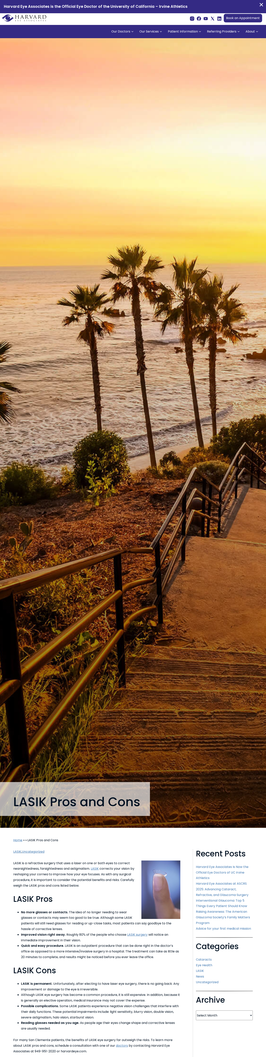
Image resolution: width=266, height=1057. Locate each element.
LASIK (17, 851)
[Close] (261, 4)
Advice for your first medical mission (223, 928)
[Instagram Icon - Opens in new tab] (192, 18)
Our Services (149, 31)
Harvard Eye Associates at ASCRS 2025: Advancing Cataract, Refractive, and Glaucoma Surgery (222, 889)
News (200, 976)
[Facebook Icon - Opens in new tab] (198, 18)
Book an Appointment (243, 18)
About (250, 31)
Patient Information (183, 31)
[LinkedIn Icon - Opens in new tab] (219, 18)
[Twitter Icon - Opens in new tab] (212, 18)
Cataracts (204, 959)
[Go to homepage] (24, 18)
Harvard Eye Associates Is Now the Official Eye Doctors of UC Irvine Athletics (222, 872)
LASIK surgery (137, 934)
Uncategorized (33, 851)
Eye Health (204, 965)
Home (17, 840)
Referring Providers (221, 31)
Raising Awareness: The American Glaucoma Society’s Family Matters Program (223, 917)
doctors (122, 1045)
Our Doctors (120, 31)
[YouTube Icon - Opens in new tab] (205, 18)
